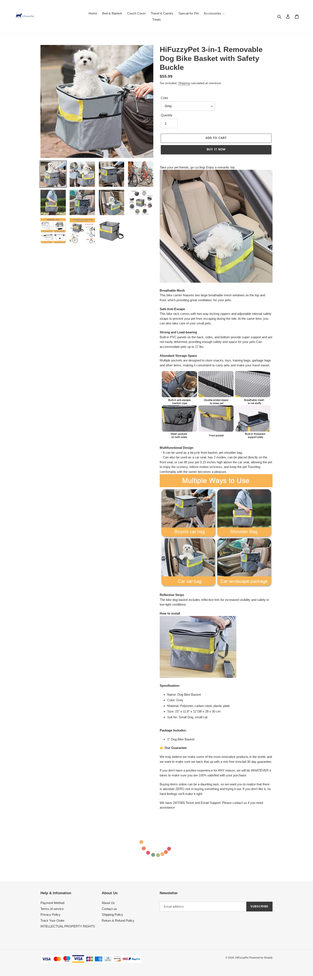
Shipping (184, 83)
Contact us (109, 909)
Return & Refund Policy (118, 920)
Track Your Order (52, 920)
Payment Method (52, 903)
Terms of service (52, 909)
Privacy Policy (50, 914)
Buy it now (216, 149)
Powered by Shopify (261, 957)
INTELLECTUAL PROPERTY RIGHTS (67, 926)
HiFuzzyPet (241, 957)
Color (164, 98)
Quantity (166, 115)
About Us (108, 903)
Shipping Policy (112, 914)
